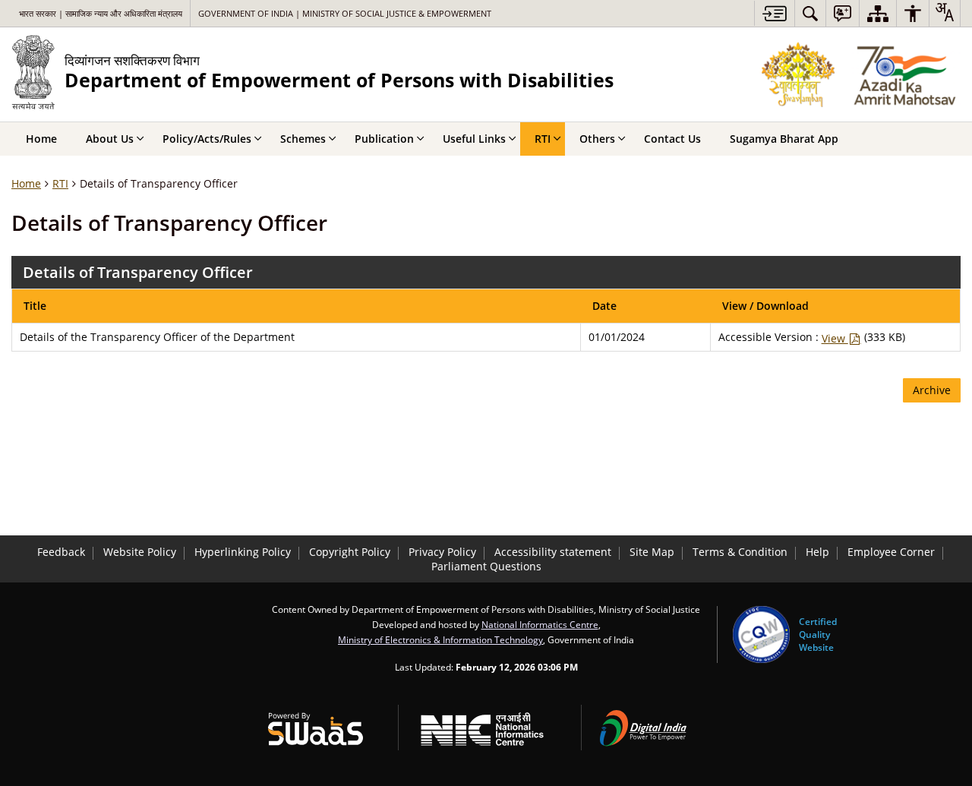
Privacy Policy (442, 552)
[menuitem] (810, 13)
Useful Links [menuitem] (474, 138)
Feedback (61, 552)
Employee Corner (891, 552)
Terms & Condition (740, 552)
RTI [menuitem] (543, 138)
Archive (932, 390)
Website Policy (139, 552)
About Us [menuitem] (110, 138)
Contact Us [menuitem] (672, 138)
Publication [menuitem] (384, 138)
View (835, 338)
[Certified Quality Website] (761, 634)
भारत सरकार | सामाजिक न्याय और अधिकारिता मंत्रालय (100, 13)
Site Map (652, 552)
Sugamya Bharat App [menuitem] (784, 138)
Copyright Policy (349, 552)
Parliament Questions (486, 566)
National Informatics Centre (539, 624)
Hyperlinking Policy (242, 552)
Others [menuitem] (597, 138)
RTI (60, 183)
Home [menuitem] (41, 138)
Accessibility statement (552, 552)
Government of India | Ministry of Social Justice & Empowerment (344, 13)
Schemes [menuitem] (303, 138)
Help (817, 552)
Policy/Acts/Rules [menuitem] (207, 138)
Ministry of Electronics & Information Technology (440, 639)
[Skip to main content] (774, 13)
